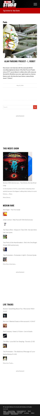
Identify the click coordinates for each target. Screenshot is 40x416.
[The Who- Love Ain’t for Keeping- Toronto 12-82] (5, 346)
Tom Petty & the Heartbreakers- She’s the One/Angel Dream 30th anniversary (20, 244)
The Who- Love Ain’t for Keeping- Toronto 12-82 (19, 341)
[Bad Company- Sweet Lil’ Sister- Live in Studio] (5, 336)
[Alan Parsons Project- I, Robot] (20, 41)
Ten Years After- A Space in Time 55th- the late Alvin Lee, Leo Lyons (20, 231)
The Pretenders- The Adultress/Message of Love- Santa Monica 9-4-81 (19, 353)
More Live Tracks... (8, 363)
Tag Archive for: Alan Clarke (11, 10)
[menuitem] (34, 4)
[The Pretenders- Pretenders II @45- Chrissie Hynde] (5, 259)
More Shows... (7, 197)
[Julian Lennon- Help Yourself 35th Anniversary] (5, 224)
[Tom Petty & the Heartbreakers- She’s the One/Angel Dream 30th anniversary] (5, 249)
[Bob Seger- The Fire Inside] (5, 214)
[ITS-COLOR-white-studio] (16, 4)
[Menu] (34, 4)
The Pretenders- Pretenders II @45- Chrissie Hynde (19, 255)
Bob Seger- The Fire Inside (11, 210)
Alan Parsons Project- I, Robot (20, 61)
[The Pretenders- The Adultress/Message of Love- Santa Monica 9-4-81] (5, 358)
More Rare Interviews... (9, 264)
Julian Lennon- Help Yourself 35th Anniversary (18, 220)
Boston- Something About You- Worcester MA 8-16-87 (19, 310)
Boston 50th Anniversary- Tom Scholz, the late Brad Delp (19, 184)
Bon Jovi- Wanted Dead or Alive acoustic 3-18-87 (19, 321)
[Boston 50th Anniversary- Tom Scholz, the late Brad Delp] (17, 166)
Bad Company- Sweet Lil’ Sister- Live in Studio (17, 331)
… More (10, 194)
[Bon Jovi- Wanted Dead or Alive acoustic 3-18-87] (5, 326)
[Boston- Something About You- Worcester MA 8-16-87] (5, 316)
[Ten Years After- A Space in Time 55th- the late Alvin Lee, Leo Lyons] (5, 237)
